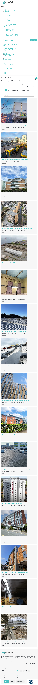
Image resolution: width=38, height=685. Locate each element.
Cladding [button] (28, 90)
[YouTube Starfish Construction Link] (29, 671)
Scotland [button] (3, 670)
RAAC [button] (21, 92)
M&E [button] (16, 92)
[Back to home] (7, 2)
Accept (6, 681)
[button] (36, 2)
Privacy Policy (20, 678)
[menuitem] (6, 9)
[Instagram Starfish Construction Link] (26, 671)
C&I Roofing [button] (22, 90)
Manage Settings (20, 681)
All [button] (5, 90)
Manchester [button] (4, 672)
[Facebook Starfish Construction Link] (24, 671)
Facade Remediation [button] (9, 92)
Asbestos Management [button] (13, 90)
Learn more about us (31, 663)
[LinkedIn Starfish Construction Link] (21, 671)
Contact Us (33, 40)
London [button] (3, 675)
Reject (12, 681)
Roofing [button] (25, 92)
